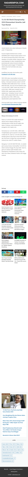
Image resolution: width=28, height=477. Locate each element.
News (19, 444)
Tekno (5, 447)
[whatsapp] (23, 192)
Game (5, 444)
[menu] (2, 12)
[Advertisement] (14, 172)
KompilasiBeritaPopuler (8, 458)
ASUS (19, 447)
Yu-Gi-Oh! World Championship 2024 (11, 104)
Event (12, 447)
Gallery (19, 452)
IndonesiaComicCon (8, 452)
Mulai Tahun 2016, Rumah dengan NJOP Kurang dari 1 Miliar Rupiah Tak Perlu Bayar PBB (13, 422)
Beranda (6, 469)
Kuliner (13, 449)
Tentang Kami (14, 471)
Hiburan (5, 449)
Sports (20, 449)
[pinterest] (17, 192)
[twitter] (11, 192)
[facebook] (5, 192)
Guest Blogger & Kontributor (16, 469)
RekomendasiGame (7, 461)
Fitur (12, 444)
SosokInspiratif (7, 455)
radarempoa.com (14, 3)
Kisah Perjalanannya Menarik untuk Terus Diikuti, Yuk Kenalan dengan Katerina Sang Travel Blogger (12, 429)
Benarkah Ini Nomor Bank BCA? (11, 435)
